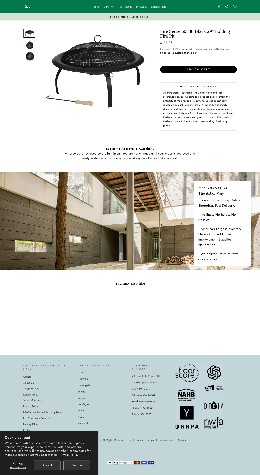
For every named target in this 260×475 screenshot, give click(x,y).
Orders (27, 376)
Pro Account (125, 6)
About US (28, 382)
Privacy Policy (69, 455)
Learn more (225, 49)
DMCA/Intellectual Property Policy (43, 412)
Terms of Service (32, 400)
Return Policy (30, 394)
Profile (27, 430)
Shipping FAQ (31, 388)
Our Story (109, 6)
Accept (47, 465)
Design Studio (158, 6)
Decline (77, 465)
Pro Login (141, 6)
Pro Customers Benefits (36, 418)
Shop (96, 6)
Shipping (165, 53)
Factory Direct (31, 424)
